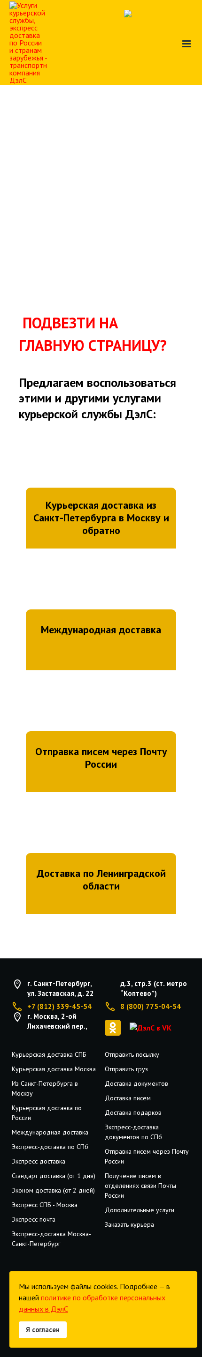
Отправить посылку (132, 1054)
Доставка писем (128, 1098)
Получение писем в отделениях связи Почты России (140, 1186)
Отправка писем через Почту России (101, 758)
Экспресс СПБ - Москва (45, 1205)
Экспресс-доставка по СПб (50, 1146)
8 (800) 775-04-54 (150, 1006)
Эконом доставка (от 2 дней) (53, 1190)
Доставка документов (136, 1083)
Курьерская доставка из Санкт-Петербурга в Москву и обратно (101, 517)
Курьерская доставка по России (47, 1113)
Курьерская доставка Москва (54, 1069)
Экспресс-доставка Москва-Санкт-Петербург (51, 1239)
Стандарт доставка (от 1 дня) (53, 1176)
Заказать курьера (129, 1224)
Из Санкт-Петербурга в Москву (45, 1088)
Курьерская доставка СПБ (49, 1054)
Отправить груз (126, 1069)
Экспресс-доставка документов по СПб (133, 1132)
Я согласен (43, 1329)
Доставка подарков (133, 1112)
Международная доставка (101, 629)
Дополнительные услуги (139, 1210)
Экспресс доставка (38, 1161)
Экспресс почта (33, 1219)
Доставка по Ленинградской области (101, 879)
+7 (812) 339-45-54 (59, 1006)
